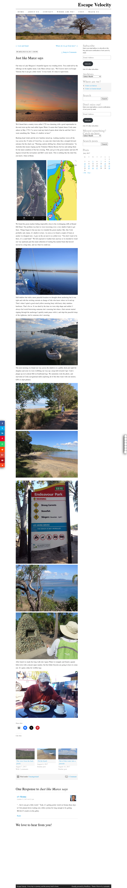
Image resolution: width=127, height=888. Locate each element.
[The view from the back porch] (25, 753)
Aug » (89, 173)
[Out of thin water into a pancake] (67, 753)
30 (109, 168)
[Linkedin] (2, 433)
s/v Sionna (21, 796)
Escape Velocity (94, 4)
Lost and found (22, 46)
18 (89, 166)
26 (93, 168)
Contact (48, 12)
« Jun (84, 173)
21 (101, 166)
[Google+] (2, 455)
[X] (2, 428)
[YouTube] (2, 460)
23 (109, 166)
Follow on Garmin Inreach (93, 89)
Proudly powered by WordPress (81, 886)
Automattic (106, 886)
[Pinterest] (2, 438)
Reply (19, 815)
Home (21, 12)
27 (97, 168)
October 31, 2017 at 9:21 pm (25, 799)
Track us (93, 12)
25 (89, 168)
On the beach (42, 761)
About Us (33, 12)
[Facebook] (2, 423)
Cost (81, 12)
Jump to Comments (69, 52)
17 (85, 166)
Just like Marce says (29, 57)
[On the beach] (46, 753)
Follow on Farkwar (91, 86)
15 (105, 164)
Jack (20, 52)
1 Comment (72, 776)
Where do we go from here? (67, 46)
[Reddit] (2, 449)
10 (85, 164)
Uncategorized (34, 776)
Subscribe (88, 64)
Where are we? (66, 12)
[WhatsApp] (2, 444)
